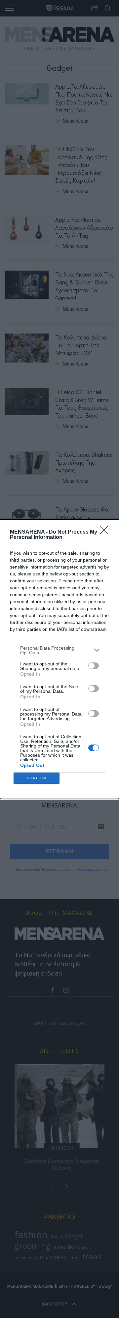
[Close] (106, 532)
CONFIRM (37, 778)
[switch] (93, 665)
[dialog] (59, 659)
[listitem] (59, 650)
